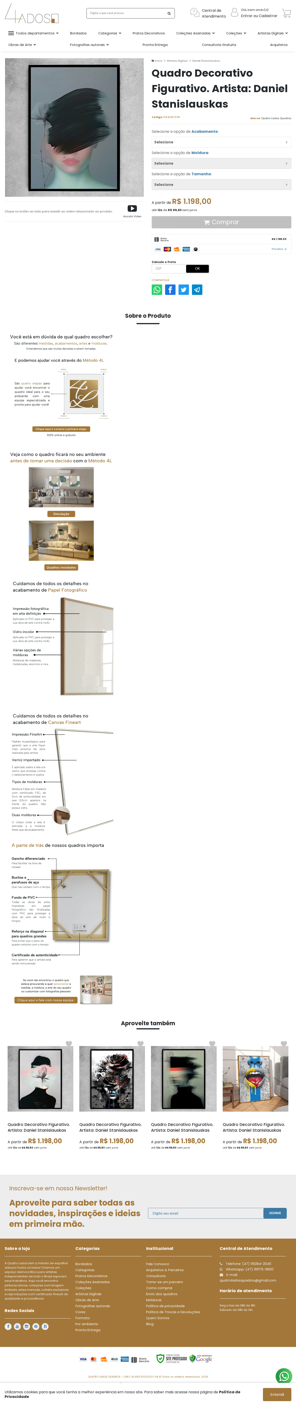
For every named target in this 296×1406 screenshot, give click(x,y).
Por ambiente (86, 1324)
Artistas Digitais (177, 61)
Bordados (83, 1264)
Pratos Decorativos (91, 1276)
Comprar (225, 222)
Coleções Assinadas (92, 1282)
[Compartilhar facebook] (170, 289)
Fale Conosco (157, 1264)
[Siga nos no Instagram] (26, 1326)
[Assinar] (275, 1213)
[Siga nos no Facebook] (8, 1326)
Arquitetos (279, 44)
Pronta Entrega (87, 1330)
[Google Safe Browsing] (200, 1358)
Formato (82, 1318)
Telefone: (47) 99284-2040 (248, 1263)
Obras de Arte (87, 1300)
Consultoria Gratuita (219, 44)
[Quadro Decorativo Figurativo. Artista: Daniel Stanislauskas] (40, 1096)
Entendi (277, 1394)
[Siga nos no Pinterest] (35, 1326)
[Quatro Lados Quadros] (33, 13)
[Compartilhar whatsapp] (157, 289)
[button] (132, 211)
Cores (80, 1312)
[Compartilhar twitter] (184, 289)
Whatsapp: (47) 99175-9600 (249, 1269)
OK (197, 268)
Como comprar (159, 1288)
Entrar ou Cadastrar (259, 15)
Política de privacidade (165, 1306)
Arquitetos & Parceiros (165, 1270)
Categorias (84, 1270)
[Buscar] (169, 13)
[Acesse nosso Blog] (45, 1326)
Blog (150, 1324)
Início (158, 61)
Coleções (83, 1288)
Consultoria (156, 1276)
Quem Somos (157, 1318)
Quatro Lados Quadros (276, 118)
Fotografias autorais (92, 1306)
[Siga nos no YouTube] (17, 1326)
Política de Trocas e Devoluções (173, 1312)
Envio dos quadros (161, 1294)
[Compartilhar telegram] (197, 289)
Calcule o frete (164, 262)
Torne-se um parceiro (164, 1282)
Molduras (154, 1300)
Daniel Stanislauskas (206, 61)
